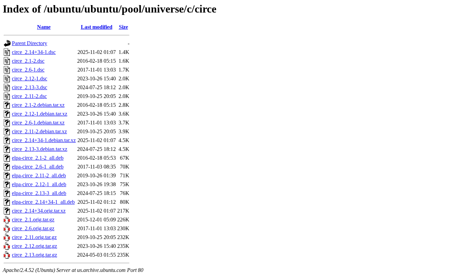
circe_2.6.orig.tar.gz (33, 228)
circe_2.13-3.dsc (29, 87)
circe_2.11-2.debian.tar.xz (39, 131)
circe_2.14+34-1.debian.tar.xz (44, 140)
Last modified (96, 27)
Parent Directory (29, 43)
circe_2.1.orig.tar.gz (33, 219)
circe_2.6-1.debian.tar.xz (38, 122)
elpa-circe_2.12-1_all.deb (39, 184)
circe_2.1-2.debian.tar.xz (38, 105)
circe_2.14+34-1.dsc (34, 52)
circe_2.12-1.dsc (29, 78)
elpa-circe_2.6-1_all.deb (38, 167)
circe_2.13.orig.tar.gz (34, 255)
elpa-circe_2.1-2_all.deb (38, 158)
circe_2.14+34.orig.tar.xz (39, 211)
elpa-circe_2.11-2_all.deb (39, 175)
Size (123, 27)
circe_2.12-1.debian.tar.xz (39, 114)
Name (44, 27)
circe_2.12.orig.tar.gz (34, 246)
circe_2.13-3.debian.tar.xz (39, 149)
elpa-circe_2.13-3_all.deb (39, 193)
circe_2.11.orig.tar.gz (34, 237)
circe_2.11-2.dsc (29, 96)
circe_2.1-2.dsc (28, 61)
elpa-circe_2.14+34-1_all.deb (43, 202)
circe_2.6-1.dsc (28, 70)
